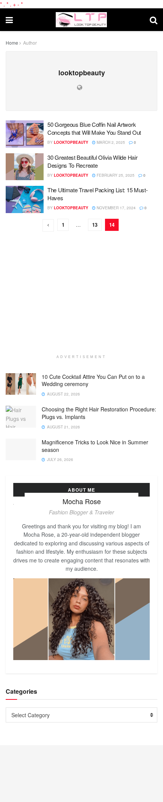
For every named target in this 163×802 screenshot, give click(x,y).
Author (30, 42)
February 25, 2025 (115, 175)
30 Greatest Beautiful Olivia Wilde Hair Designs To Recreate (92, 161)
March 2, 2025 (110, 142)
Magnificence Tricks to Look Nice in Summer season (95, 445)
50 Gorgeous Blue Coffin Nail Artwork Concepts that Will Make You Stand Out (94, 128)
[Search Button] (153, 19)
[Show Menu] (9, 19)
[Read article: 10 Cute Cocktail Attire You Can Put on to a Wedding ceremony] (21, 384)
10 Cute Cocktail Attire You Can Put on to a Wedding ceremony (93, 380)
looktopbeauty (71, 142)
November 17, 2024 (116, 207)
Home (12, 42)
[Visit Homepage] (81, 19)
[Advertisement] (81, 301)
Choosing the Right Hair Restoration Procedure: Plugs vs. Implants (99, 412)
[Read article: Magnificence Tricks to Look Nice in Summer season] (21, 449)
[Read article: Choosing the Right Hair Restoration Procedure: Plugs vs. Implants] (21, 416)
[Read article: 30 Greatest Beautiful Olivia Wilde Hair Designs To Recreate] (25, 167)
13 (94, 224)
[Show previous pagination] (48, 225)
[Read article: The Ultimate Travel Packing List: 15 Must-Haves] (25, 199)
